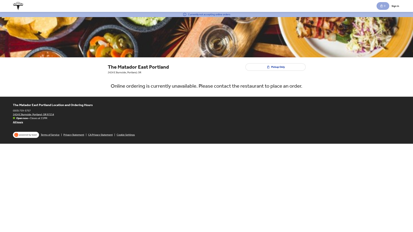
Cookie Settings (126, 134)
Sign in (395, 6)
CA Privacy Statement (100, 134)
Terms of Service (50, 134)
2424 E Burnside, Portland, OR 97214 (33, 114)
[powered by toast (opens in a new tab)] (26, 135)
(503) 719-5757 (22, 110)
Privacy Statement (73, 134)
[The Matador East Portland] (18, 6)
